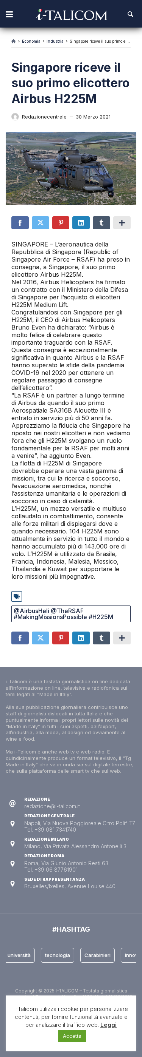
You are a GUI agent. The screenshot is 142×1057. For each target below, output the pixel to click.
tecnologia (54, 955)
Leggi (108, 1024)
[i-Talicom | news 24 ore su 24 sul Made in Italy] (71, 14)
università (16, 955)
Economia (31, 41)
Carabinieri (94, 955)
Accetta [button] (72, 1036)
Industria (55, 41)
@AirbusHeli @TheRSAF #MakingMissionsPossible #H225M (63, 614)
